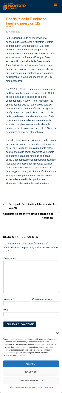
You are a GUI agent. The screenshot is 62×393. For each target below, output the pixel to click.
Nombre (8, 299)
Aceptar (31, 364)
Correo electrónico (42, 299)
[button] (57, 333)
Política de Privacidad (34, 387)
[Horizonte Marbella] (14, 8)
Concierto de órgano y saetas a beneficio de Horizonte (28, 215)
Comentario (10, 258)
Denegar (31, 372)
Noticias (11, 27)
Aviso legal (49, 387)
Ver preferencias (31, 380)
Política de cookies (16, 387)
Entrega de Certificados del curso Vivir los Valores (33, 206)
